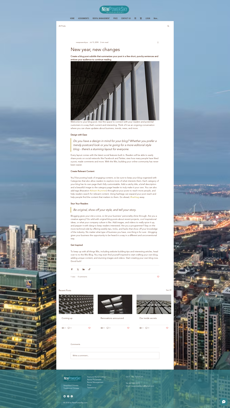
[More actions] (157, 42)
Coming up (67, 318)
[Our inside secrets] (154, 304)
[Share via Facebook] (72, 269)
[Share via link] (89, 269)
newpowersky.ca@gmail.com (142, 386)
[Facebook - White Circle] (68, 396)
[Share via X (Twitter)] (78, 269)
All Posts (62, 26)
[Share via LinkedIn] (83, 269)
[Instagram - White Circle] (72, 396)
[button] (135, 18)
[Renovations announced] (115, 304)
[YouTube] (64, 396)
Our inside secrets (148, 318)
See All (168, 290)
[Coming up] (76, 304)
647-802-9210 (134, 383)
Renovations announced (112, 318)
